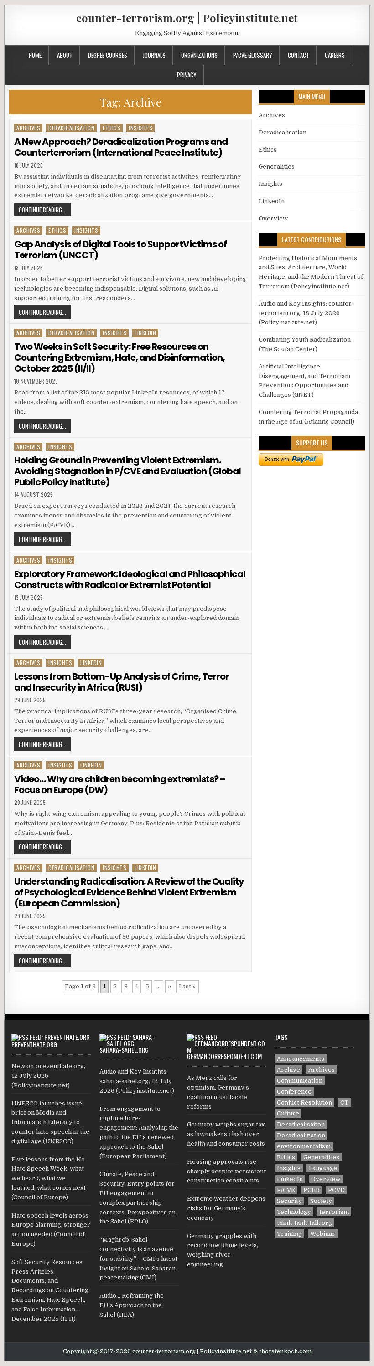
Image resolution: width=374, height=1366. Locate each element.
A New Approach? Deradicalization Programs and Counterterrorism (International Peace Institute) (121, 147)
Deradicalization (301, 1135)
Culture (288, 1113)
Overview (273, 218)
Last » (187, 986)
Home (35, 55)
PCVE (336, 1190)
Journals (154, 55)
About (65, 55)
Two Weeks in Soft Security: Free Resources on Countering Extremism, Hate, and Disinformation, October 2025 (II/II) (119, 357)
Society (321, 1200)
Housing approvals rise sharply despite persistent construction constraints (226, 1171)
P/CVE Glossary (252, 55)
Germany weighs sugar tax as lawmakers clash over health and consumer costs (226, 1134)
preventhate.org (34, 1044)
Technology (294, 1211)
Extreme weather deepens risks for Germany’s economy (226, 1208)
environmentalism (304, 1146)
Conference (294, 1091)
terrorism (334, 1211)
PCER (311, 1190)
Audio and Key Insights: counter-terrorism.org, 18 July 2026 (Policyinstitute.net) (306, 313)
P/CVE (286, 1190)
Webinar (322, 1233)
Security (289, 1200)
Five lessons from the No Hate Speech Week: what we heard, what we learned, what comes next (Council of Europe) (48, 1178)
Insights (140, 128)
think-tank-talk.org (304, 1222)
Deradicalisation (71, 128)
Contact (298, 55)
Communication (299, 1080)
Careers (335, 55)
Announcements (300, 1058)
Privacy (187, 74)
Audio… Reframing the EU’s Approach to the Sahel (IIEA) (131, 1305)
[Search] (362, 54)
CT (344, 1102)
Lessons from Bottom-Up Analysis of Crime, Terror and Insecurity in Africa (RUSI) (121, 682)
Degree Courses (107, 55)
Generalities (277, 166)
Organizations (199, 55)
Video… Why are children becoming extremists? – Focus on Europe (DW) (119, 784)
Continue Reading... (42, 209)
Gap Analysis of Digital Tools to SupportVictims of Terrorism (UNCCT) (120, 249)
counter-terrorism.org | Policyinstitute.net (187, 17)
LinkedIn (145, 333)
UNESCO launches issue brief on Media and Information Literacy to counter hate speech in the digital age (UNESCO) (50, 1122)
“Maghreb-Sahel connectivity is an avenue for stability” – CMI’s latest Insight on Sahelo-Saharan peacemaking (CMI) (138, 1258)
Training (289, 1233)
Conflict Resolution (304, 1102)
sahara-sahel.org (124, 1049)
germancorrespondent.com (224, 1056)
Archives (28, 128)
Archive (288, 1069)
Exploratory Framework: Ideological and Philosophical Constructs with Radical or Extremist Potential (129, 579)
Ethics (111, 128)
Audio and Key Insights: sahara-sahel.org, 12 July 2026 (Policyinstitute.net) (136, 1081)
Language (323, 1168)
